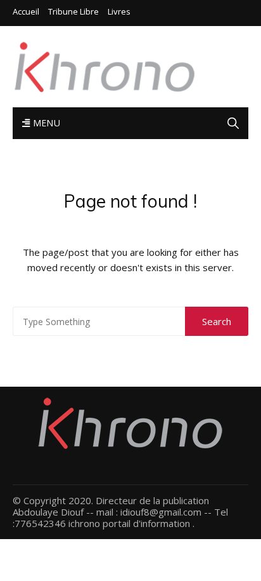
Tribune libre (73, 12)
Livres (119, 12)
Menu (45, 123)
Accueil (26, 12)
